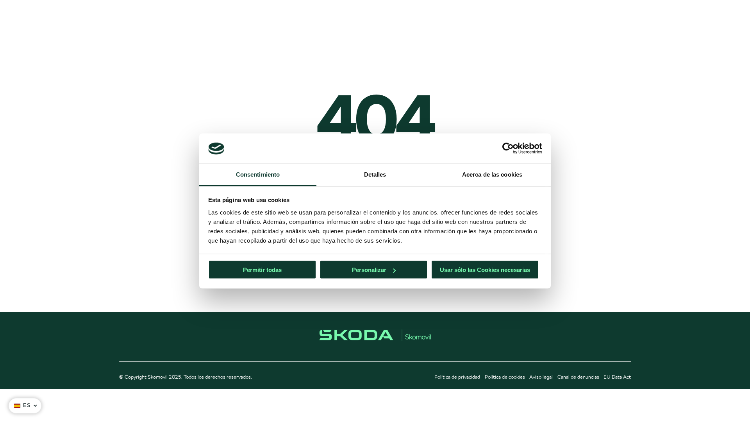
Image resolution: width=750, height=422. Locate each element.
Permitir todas (262, 269)
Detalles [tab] (375, 174)
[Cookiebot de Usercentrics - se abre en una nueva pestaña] (508, 148)
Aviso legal (541, 377)
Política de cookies (505, 377)
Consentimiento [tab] (258, 174)
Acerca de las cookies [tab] (492, 174)
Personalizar (369, 269)
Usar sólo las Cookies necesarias (485, 269)
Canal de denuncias (578, 377)
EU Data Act (617, 377)
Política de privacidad (457, 377)
